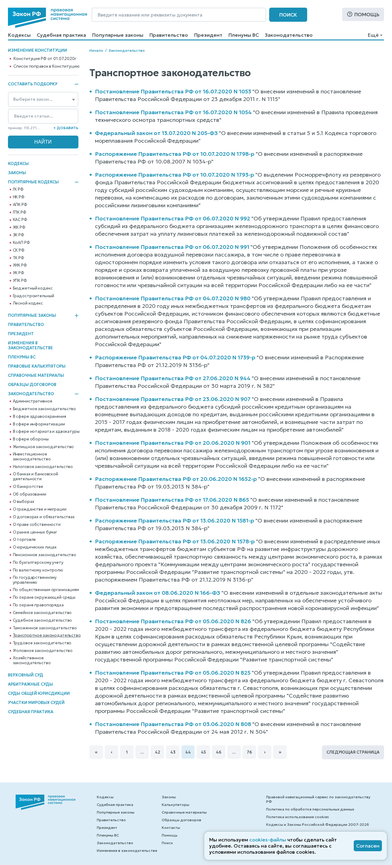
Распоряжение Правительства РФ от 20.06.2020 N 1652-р (176, 478)
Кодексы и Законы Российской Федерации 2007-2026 (317, 824)
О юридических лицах (35, 547)
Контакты (171, 827)
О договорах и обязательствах (44, 517)
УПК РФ (20, 280)
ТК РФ (18, 258)
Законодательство (289, 35)
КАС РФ (20, 219)
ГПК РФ (19, 212)
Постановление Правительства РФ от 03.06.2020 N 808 (173, 724)
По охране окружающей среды (44, 597)
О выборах (23, 501)
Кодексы (19, 35)
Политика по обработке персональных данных (310, 809)
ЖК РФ (19, 227)
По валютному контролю (38, 570)
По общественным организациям (46, 589)
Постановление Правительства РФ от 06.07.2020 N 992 (172, 218)
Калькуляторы (175, 804)
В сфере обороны (31, 439)
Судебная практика (61, 35)
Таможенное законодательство (45, 628)
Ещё (373, 35)
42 (157, 752)
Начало (96, 50)
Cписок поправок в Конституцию (46, 66)
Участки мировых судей (36, 702)
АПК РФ (20, 204)
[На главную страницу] (47, 18)
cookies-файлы (267, 840)
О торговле (24, 539)
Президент (208, 35)
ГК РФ (18, 189)
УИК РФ (20, 265)
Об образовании (29, 494)
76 (249, 752)
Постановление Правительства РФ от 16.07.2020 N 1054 (173, 112)
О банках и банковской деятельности (35, 476)
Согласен (367, 846)
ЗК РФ (18, 235)
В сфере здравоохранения (39, 416)
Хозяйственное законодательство (32, 660)
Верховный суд (25, 675)
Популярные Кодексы (33, 182)
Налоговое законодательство (43, 466)
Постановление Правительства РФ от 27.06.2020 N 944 (173, 378)
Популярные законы (117, 35)
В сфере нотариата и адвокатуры (46, 431)
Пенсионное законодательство (45, 554)
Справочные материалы (36, 375)
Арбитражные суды (30, 684)
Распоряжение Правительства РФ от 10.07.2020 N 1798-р (174, 153)
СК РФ (18, 250)
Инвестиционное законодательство (32, 457)
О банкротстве (28, 486)
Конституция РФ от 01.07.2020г (44, 58)
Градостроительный (33, 296)
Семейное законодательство (42, 612)
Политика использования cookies (297, 816)
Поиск (288, 15)
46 (218, 752)
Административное (32, 401)
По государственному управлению (35, 580)
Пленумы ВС (243, 35)
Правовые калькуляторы (37, 366)
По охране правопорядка (38, 605)
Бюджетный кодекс (33, 288)
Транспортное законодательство (47, 635)
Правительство (168, 35)
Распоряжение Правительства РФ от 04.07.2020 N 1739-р (175, 357)
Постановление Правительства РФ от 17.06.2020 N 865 (172, 499)
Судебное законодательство (42, 620)
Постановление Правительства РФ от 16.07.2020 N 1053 (173, 91)
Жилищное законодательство (43, 446)
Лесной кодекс (28, 303)
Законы (17, 172)
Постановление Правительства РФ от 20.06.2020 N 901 (173, 442)
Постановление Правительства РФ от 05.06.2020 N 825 (173, 672)
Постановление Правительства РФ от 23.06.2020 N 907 (173, 399)
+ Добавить (65, 127)
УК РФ (18, 273)
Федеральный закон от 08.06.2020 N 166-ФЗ (157, 592)
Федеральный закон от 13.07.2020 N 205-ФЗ (156, 133)
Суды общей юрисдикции (39, 693)
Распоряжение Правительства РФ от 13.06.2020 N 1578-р (175, 541)
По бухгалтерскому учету (38, 562)
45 (203, 752)
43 (172, 752)
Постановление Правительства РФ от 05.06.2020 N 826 (173, 621)
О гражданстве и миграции (39, 509)
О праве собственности (37, 524)
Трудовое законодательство (42, 643)
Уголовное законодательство (43, 650)
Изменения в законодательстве (30, 345)
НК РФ (18, 197)
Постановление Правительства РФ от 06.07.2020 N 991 (172, 246)
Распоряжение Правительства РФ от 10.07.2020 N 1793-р (174, 174)
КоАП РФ (21, 242)
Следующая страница (352, 752)
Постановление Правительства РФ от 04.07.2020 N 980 (173, 298)
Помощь (366, 14)
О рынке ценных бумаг (35, 532)
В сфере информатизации (39, 424)
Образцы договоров (32, 384)
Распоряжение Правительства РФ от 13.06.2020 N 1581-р (174, 520)
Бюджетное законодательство (44, 408)
